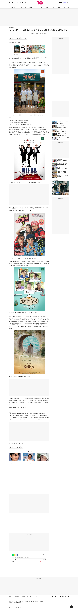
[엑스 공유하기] (15, 38)
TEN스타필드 (22, 7)
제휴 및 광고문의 (29, 605)
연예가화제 (12, 7)
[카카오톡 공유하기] (10, 38)
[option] (60, 186)
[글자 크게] (24, 38)
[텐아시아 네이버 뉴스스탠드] (22, 2)
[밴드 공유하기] (19, 38)
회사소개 (10, 605)
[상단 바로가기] (71, 606)
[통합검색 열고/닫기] (68, 3)
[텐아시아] (40, 3)
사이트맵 (34, 605)
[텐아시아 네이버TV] (12, 2)
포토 (59, 7)
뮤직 (40, 7)
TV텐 (53, 7)
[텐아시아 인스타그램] (20, 2)
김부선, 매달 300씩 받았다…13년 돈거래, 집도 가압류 (62, 131)
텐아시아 (15, 607)
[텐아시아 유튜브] (9, 2)
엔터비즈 (66, 7)
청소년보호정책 (23, 605)
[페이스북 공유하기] (13, 38)
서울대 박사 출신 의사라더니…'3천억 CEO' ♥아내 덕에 (62, 161)
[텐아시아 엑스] (17, 2)
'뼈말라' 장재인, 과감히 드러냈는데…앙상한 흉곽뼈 (62, 127)
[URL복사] (21, 38)
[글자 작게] (26, 38)
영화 (47, 7)
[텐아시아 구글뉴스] (25, 2)
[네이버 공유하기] (17, 38)
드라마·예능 (32, 7)
